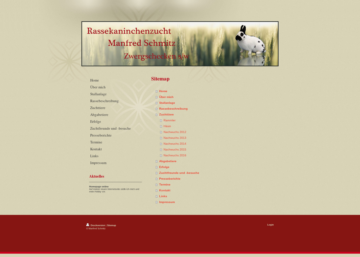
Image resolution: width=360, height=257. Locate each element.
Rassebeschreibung (173, 108)
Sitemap (111, 225)
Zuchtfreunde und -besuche (179, 172)
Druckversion (98, 225)
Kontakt (164, 190)
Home (163, 91)
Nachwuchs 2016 (175, 155)
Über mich (166, 97)
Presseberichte (169, 178)
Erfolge (164, 167)
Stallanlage (167, 102)
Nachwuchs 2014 (175, 143)
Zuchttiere (166, 114)
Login (270, 224)
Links (163, 196)
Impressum (167, 202)
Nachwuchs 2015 (175, 149)
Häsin (167, 126)
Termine (164, 184)
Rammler (170, 120)
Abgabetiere (167, 161)
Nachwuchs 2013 (175, 137)
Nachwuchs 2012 (175, 132)
